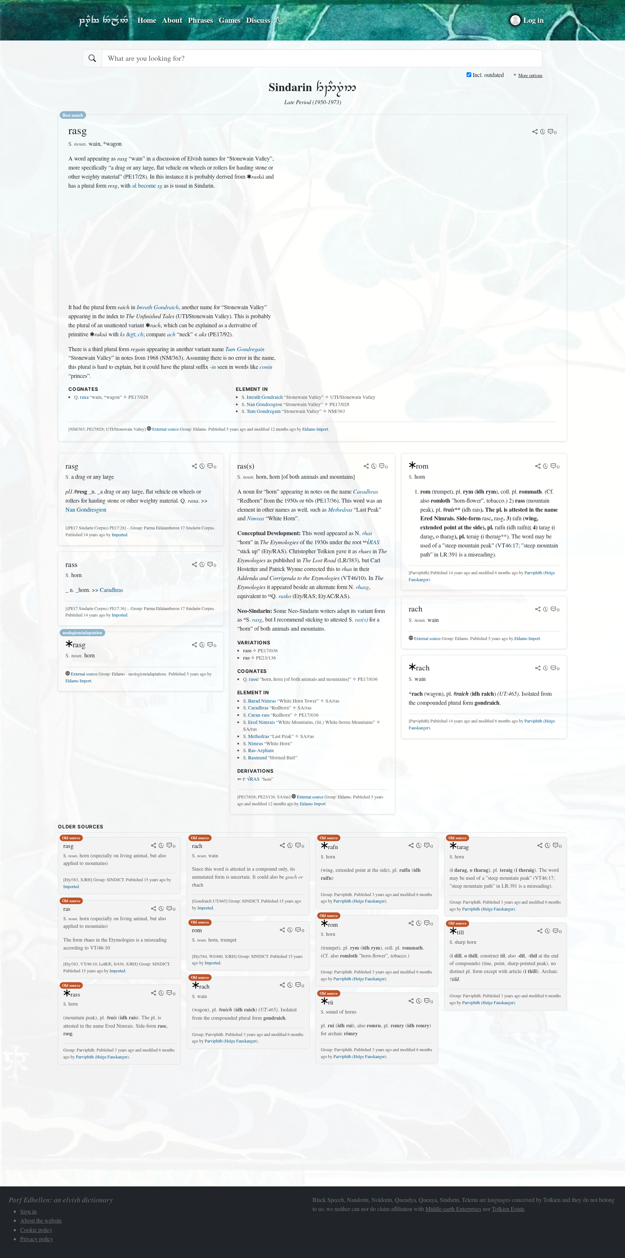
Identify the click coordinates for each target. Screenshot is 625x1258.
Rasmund (257, 757)
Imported (119, 534)
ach (171, 334)
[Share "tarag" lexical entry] (540, 846)
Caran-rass (258, 715)
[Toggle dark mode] (279, 20)
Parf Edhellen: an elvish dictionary (103, 20)
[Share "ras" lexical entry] (153, 909)
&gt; (131, 334)
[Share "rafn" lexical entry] (411, 846)
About (172, 19)
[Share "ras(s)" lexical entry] (366, 467)
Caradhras (111, 589)
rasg (257, 619)
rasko (285, 596)
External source (165, 429)
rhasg (362, 586)
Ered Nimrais (261, 722)
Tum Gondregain (244, 349)
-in (213, 366)
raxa (84, 397)
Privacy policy (36, 1238)
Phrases (200, 19)
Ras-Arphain (261, 750)
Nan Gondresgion (264, 404)
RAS (374, 542)
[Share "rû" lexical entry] (411, 1001)
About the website (41, 1220)
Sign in (28, 1211)
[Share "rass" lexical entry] (194, 565)
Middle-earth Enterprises (453, 1208)
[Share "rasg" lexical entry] (534, 132)
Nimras (255, 518)
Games (230, 19)
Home (146, 19)
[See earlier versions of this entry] (542, 132)
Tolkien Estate (508, 1208)
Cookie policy (36, 1229)
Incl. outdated (487, 74)
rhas (367, 533)
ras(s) (361, 619)
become (147, 185)
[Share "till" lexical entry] (540, 931)
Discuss (258, 19)
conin (266, 366)
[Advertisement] (172, 246)
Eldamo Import (315, 429)
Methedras (340, 509)
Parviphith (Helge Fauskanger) (102, 1056)
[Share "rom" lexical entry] (537, 467)
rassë (254, 679)
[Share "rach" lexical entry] (537, 609)
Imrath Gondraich (158, 307)
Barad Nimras (262, 701)
